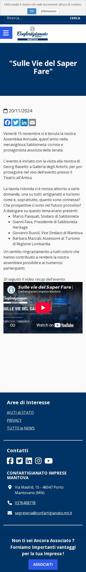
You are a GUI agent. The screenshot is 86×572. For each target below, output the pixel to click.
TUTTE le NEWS (21, 428)
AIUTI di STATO (20, 412)
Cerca (75, 18)
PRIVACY (14, 420)
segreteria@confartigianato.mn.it (43, 512)
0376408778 (25, 502)
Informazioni (48, 11)
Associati (43, 564)
